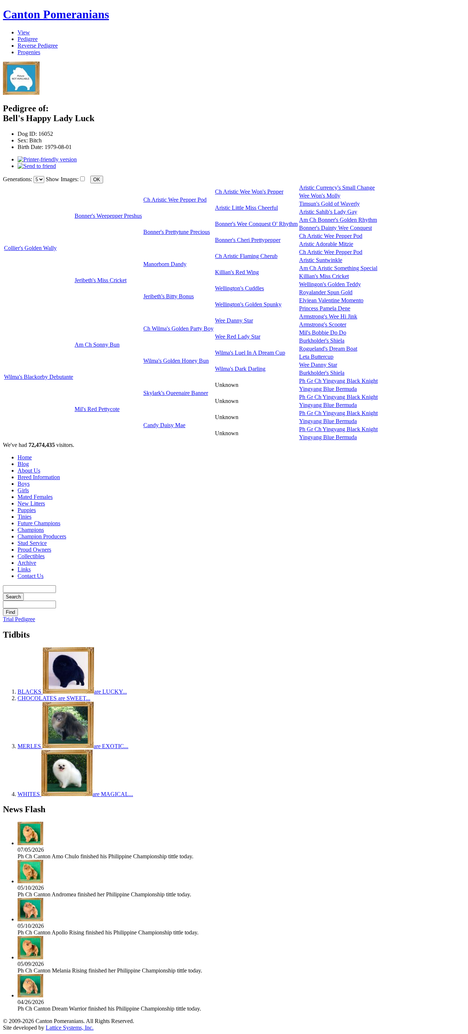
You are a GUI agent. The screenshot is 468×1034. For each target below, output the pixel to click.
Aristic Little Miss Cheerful (246, 208)
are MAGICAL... (75, 794)
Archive (27, 563)
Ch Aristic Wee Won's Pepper (249, 191)
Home (25, 457)
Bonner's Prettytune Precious (176, 232)
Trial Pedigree (19, 619)
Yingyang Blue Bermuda (328, 389)
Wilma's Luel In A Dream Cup (250, 353)
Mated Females (35, 497)
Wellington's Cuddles (239, 288)
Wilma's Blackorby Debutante (38, 377)
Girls (23, 490)
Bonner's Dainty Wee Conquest (335, 228)
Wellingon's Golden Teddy (330, 284)
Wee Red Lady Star (237, 336)
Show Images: (62, 179)
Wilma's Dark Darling (240, 369)
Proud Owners (34, 549)
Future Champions (39, 523)
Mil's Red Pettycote (97, 409)
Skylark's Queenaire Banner (175, 393)
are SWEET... (54, 698)
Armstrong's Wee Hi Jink (328, 316)
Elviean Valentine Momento (331, 300)
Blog (23, 464)
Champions (31, 530)
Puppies (27, 510)
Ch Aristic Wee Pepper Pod (175, 200)
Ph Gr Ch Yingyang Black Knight (338, 381)
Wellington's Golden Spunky (248, 304)
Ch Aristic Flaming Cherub (246, 256)
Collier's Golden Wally (30, 248)
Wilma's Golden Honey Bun (176, 361)
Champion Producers (42, 536)
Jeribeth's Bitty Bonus (168, 296)
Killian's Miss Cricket (324, 276)
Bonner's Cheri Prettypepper (247, 240)
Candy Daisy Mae (164, 425)
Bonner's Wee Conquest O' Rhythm (256, 224)
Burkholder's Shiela (321, 340)
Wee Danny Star (234, 320)
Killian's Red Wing (237, 272)
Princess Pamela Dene (324, 308)
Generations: (18, 179)
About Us (29, 470)
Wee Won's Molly (319, 196)
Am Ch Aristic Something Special (338, 268)
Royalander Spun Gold (325, 292)
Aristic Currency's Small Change (337, 187)
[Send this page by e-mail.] (37, 166)
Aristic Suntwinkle (320, 260)
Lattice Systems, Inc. (70, 1027)
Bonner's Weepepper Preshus (108, 216)
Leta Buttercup (316, 357)
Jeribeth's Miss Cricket (101, 280)
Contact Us (31, 576)
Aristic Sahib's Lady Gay (328, 212)
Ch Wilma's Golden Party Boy (178, 328)
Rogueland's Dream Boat (328, 349)
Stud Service (32, 543)
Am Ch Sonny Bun (97, 344)
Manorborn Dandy (164, 264)
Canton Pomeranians (56, 14)
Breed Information (39, 477)
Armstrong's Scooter (322, 324)
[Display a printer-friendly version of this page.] (47, 159)
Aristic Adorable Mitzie (326, 244)
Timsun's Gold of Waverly (329, 204)
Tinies (24, 517)
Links (24, 569)
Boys (24, 484)
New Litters (31, 503)
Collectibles (31, 556)
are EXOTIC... (73, 746)
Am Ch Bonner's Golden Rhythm (338, 220)
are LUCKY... (72, 691)
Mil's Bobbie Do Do (322, 332)
